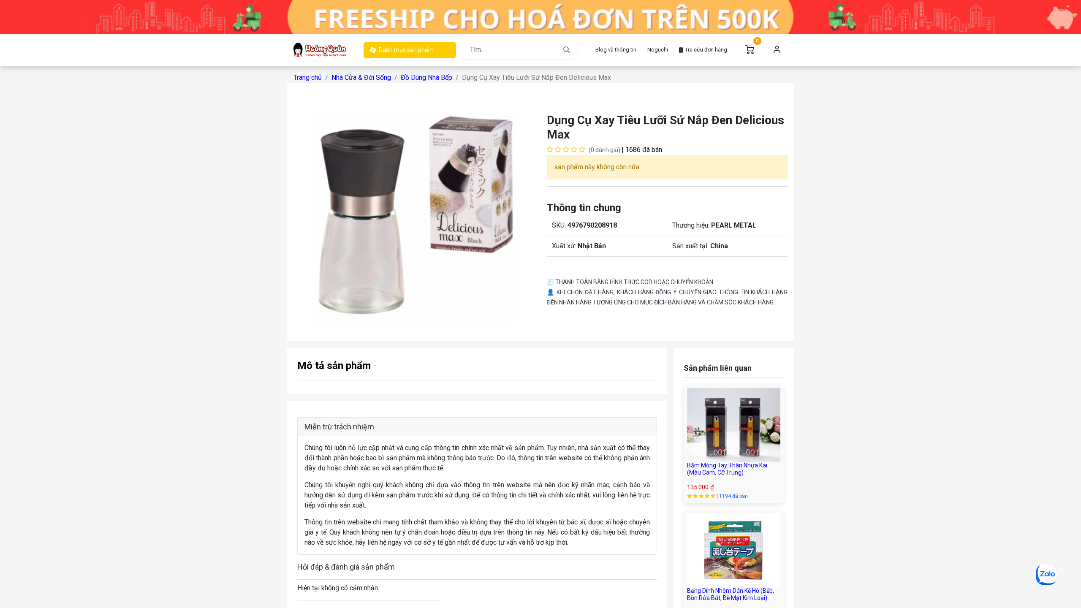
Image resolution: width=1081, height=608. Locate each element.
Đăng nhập (777, 49)
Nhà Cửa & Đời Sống (361, 77)
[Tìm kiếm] (566, 50)
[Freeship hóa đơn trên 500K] (540, 16)
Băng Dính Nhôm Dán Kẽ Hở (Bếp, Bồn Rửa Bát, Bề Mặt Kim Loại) (730, 594)
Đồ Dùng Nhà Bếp (426, 77)
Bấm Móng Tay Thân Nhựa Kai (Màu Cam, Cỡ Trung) (727, 469)
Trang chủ (307, 77)
